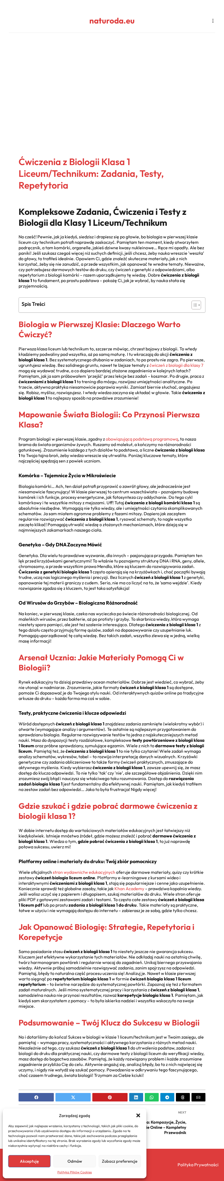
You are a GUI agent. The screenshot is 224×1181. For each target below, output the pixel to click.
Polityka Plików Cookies (74, 1172)
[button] (138, 1115)
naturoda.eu (112, 21)
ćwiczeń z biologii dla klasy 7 (176, 365)
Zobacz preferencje (119, 1161)
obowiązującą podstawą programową (142, 439)
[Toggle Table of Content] (193, 305)
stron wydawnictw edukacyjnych (84, 872)
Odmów (74, 1161)
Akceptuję (29, 1161)
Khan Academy (129, 888)
